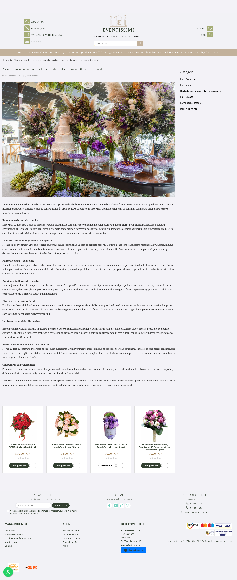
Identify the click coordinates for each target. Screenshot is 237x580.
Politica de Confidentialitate (26, 513)
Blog (216, 52)
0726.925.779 (196, 503)
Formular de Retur (197, 52)
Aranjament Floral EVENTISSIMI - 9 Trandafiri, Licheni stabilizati (110, 446)
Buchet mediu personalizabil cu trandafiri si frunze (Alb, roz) (67, 446)
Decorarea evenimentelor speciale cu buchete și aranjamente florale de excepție (63, 60)
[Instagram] (128, 505)
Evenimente (32, 75)
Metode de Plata (71, 530)
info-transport (11, 542)
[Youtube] (115, 505)
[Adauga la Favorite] (32, 465)
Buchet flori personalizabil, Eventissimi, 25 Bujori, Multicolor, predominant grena (155, 447)
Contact (8, 545)
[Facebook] (109, 505)
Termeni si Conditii (14, 534)
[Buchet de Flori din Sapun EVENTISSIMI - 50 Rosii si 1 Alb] (23, 426)
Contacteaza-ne (136, 550)
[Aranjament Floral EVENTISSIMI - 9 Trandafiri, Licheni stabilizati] (111, 426)
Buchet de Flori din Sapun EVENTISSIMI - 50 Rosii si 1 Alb (23, 446)
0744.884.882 (196, 507)
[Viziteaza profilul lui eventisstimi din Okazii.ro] (13, 567)
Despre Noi (10, 530)
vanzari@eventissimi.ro (196, 512)
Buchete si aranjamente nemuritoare (200, 90)
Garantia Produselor (72, 538)
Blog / (12, 60)
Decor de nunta (188, 108)
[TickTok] (121, 505)
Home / (5, 60)
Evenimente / (21, 60)
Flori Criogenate (189, 79)
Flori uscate (186, 96)
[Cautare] (140, 43)
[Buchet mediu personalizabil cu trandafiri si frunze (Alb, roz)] (67, 426)
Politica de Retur (71, 534)
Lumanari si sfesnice (191, 102)
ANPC (65, 545)
